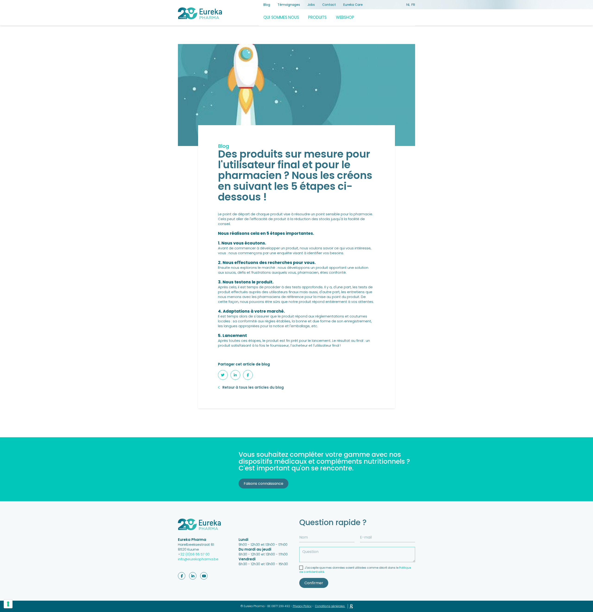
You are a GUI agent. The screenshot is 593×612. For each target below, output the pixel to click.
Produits (317, 17)
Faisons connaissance (263, 483)
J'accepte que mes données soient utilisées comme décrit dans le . (355, 570)
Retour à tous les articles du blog (253, 387)
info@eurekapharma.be (198, 559)
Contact (329, 4)
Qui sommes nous (281, 17)
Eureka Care (353, 4)
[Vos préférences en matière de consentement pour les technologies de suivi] (8, 603)
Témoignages (289, 4)
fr (413, 4)
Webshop (345, 17)
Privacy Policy (302, 606)
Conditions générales (330, 606)
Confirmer (313, 583)
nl (408, 4)
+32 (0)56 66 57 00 (194, 554)
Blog (266, 4)
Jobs (311, 4)
